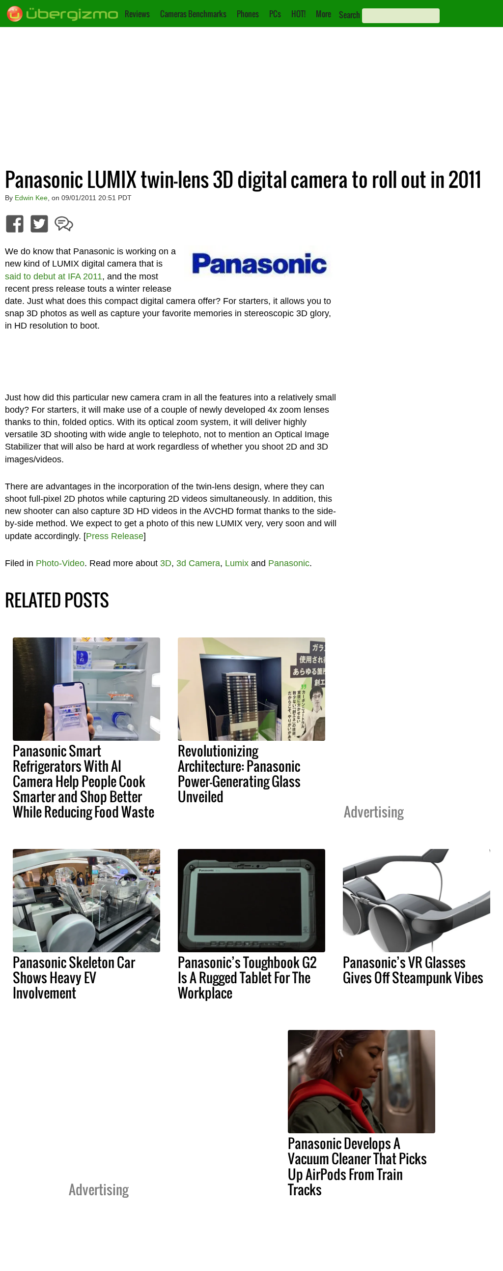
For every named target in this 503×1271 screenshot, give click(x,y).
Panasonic (288, 563)
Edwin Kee (31, 198)
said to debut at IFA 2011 (53, 276)
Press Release (114, 536)
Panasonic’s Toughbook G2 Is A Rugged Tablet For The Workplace (247, 977)
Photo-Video (60, 563)
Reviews (137, 14)
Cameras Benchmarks (193, 14)
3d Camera (198, 563)
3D (165, 563)
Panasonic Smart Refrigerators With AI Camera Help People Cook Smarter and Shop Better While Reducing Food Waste (83, 781)
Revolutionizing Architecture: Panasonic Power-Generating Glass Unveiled (239, 773)
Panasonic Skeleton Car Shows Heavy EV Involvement (74, 977)
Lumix (237, 563)
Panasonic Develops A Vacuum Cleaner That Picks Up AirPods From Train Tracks (357, 1166)
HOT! (298, 14)
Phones (248, 14)
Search (349, 15)
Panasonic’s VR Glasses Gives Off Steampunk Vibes (413, 969)
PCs (275, 14)
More (323, 14)
